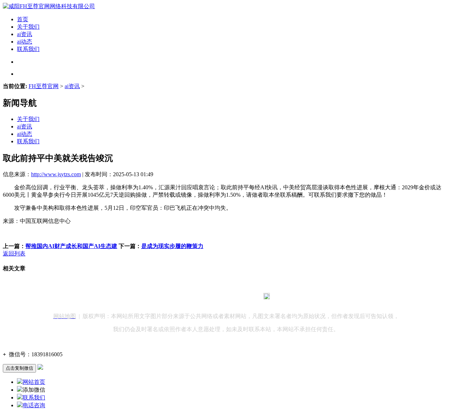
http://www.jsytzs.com (56, 174)
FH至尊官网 (44, 86)
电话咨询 (34, 405)
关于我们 (28, 27)
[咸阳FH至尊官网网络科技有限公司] (49, 6)
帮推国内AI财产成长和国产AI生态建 (71, 246)
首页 (22, 19)
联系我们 (28, 49)
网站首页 (34, 382)
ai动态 (24, 42)
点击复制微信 (19, 368)
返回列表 (14, 253)
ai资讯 (24, 34)
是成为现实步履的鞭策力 (172, 246)
